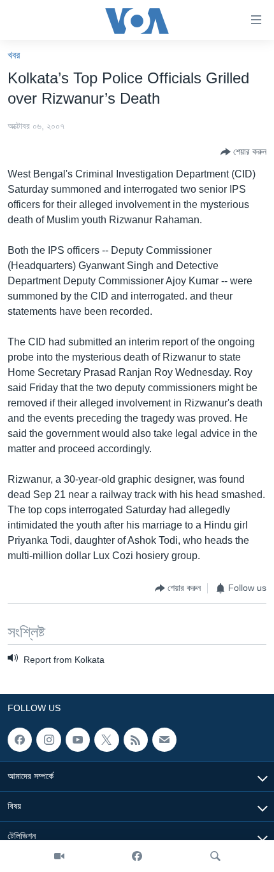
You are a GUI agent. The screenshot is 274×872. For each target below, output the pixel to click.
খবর (14, 55)
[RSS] (136, 740)
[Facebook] (137, 856)
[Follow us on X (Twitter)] (106, 740)
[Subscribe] (164, 740)
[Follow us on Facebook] (20, 740)
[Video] (59, 856)
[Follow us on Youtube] (78, 740)
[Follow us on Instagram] (48, 740)
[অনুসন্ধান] (215, 856)
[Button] (243, 152)
